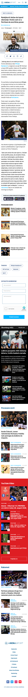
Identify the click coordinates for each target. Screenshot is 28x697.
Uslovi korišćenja (14, 670)
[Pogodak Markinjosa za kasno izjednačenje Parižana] (5, 538)
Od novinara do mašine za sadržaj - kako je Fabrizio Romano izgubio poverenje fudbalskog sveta (19, 369)
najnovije (14, 649)
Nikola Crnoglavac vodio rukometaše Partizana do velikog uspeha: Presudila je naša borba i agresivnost (19, 210)
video (14, 652)
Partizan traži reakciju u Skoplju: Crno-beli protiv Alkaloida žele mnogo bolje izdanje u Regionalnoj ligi (18, 606)
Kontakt (14, 676)
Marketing (14, 673)
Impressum (14, 658)
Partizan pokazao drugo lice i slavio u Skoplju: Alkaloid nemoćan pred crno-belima (12, 593)
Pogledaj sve (21, 327)
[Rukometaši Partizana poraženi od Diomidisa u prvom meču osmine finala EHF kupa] (5, 225)
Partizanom (14, 97)
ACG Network (14, 661)
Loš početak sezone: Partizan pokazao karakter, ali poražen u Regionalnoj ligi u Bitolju (18, 619)
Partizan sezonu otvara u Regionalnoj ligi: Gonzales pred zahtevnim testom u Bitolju (18, 632)
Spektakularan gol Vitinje (19, 548)
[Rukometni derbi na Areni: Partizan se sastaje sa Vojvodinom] (5, 457)
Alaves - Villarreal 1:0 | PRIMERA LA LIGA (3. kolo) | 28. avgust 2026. (14, 507)
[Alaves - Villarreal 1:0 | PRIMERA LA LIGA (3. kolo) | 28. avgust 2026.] (14, 493)
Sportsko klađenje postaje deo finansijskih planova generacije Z (18, 397)
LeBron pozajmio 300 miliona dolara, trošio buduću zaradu (13, 352)
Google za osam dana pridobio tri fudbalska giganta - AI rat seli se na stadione (19, 379)
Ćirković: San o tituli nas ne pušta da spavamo (18, 248)
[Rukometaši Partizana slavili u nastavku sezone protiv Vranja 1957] (5, 238)
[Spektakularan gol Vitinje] (5, 549)
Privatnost (14, 667)
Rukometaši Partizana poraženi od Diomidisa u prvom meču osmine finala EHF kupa (19, 223)
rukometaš (4, 188)
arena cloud (14, 655)
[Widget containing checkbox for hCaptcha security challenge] (15, 309)
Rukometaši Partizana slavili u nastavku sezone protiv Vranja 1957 (18, 236)
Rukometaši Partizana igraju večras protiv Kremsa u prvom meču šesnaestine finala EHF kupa (17, 471)
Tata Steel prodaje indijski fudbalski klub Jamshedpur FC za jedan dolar (18, 389)
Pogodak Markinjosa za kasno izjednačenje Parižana (18, 538)
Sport (4, 273)
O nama (14, 664)
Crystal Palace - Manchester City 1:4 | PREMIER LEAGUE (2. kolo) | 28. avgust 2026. (19, 516)
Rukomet (15, 269)
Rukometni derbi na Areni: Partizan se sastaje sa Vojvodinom (18, 457)
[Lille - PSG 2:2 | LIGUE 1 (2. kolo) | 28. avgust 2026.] (5, 526)
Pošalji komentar (14, 317)
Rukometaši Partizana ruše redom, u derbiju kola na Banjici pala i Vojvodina (17, 447)
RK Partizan (6, 269)
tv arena (7, 687)
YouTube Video (7, 483)
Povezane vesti (7, 205)
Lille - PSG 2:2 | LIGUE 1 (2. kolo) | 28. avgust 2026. (18, 526)
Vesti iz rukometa (7, 13)
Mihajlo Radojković (16, 265)
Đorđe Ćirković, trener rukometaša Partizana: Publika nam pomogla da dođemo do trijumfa (12, 435)
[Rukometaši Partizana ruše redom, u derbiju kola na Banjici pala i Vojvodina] (5, 446)
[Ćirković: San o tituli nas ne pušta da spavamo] (5, 251)
